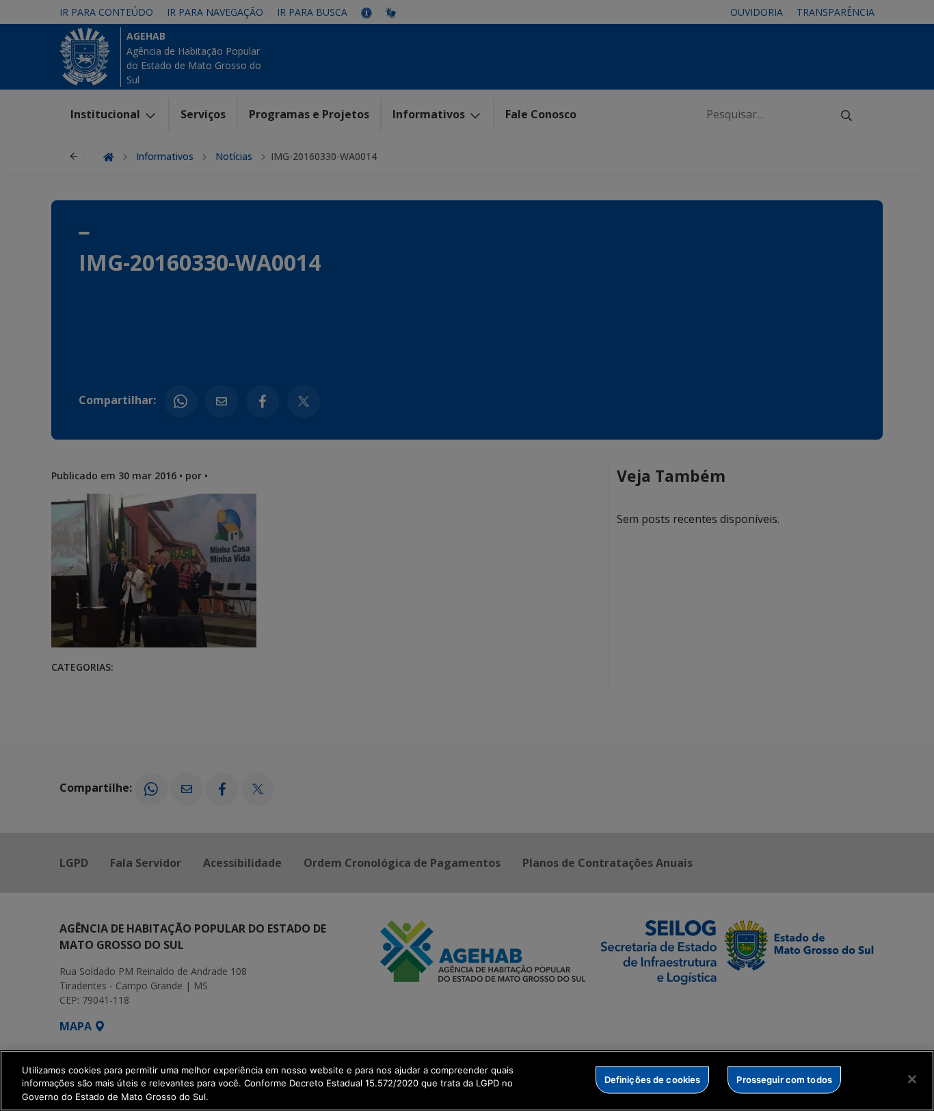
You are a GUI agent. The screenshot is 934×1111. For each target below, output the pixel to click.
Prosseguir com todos (784, 1078)
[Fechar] (912, 1079)
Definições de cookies (652, 1078)
